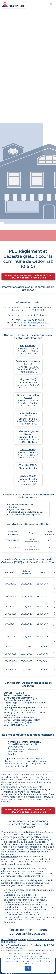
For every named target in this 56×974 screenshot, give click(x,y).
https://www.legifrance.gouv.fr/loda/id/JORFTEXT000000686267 (27, 940)
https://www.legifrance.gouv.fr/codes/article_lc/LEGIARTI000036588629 (28, 946)
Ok (28, 968)
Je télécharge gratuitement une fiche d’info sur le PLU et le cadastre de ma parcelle (28, 276)
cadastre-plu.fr (9, 856)
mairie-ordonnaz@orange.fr (34, 322)
